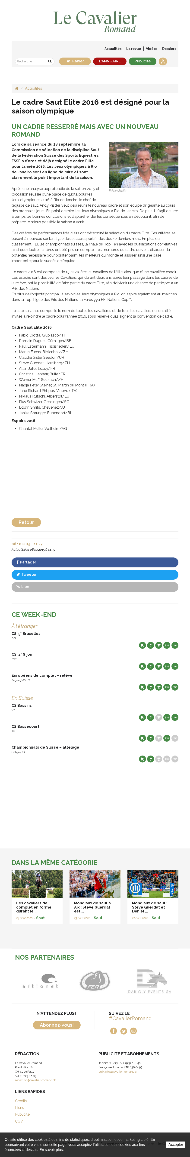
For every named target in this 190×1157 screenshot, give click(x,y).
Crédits (21, 1101)
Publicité (143, 61)
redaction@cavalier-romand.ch (35, 1080)
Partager (27, 562)
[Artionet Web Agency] (27, 980)
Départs (150, 645)
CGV (19, 1121)
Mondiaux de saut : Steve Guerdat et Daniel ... (149, 907)
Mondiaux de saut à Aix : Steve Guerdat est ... (92, 907)
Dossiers (169, 49)
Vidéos (151, 49)
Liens (19, 1107)
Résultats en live (166, 645)
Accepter (175, 1145)
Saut (40, 918)
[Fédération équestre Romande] (82, 980)
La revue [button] (133, 49)
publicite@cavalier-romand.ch (118, 1071)
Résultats (158, 645)
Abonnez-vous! (57, 1025)
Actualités (112, 49)
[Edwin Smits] (143, 164)
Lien (24, 587)
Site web (142, 645)
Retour (26, 522)
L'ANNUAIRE (110, 61)
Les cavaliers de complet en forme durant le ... (33, 907)
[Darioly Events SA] (136, 980)
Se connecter (163, 61)
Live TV (174, 645)
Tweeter (28, 574)
